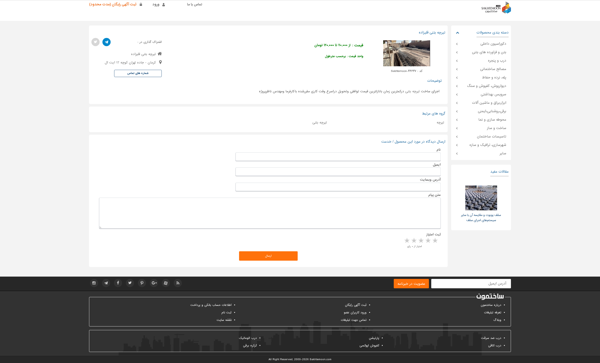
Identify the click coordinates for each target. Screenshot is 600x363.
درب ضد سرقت (491, 338)
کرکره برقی (250, 345)
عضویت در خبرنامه (411, 284)
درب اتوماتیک (248, 338)
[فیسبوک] (118, 283)
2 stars (427, 240)
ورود (156, 4)
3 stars (420, 240)
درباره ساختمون (491, 305)
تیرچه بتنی (412, 91)
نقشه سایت (224, 320)
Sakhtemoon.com (320, 359)
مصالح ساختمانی (493, 69)
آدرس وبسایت (430, 179)
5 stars (406, 240)
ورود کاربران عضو (355, 312)
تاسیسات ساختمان (491, 136)
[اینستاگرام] (94, 283)
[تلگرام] (106, 42)
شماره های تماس (138, 73)
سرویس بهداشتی (493, 94)
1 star (434, 240)
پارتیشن (374, 338)
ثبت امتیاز (433, 234)
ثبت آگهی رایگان (356, 305)
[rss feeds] (178, 283)
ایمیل (437, 164)
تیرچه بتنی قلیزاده (143, 54)
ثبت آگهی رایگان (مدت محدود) (112, 4)
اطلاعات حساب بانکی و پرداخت (211, 305)
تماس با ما (194, 4)
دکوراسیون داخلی (493, 44)
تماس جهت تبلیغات (354, 320)
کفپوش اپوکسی (369, 345)
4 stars (413, 240)
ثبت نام (226, 312)
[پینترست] (142, 283)
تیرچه (440, 122)
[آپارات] (166, 283)
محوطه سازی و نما (492, 119)
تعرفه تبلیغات (492, 312)
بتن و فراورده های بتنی (489, 52)
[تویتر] (95, 42)
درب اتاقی (494, 345)
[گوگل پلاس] (154, 283)
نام (439, 149)
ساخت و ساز (496, 128)
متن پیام (434, 194)
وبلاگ (497, 320)
